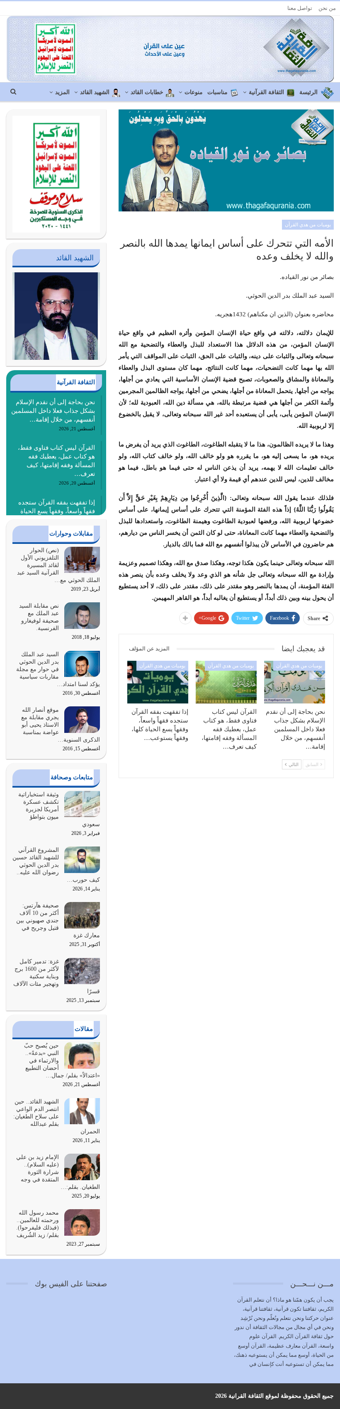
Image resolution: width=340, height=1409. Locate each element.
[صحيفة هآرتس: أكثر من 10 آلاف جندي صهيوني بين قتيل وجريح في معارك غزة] (82, 915)
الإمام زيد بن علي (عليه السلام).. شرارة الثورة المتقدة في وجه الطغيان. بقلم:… (58, 1172)
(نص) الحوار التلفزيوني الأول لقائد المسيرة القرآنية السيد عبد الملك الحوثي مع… (58, 565)
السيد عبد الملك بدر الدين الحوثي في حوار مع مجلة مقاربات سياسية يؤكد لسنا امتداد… (58, 669)
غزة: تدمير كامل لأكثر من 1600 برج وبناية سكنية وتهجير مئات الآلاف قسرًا (56, 976)
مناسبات (217, 92)
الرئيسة (308, 92)
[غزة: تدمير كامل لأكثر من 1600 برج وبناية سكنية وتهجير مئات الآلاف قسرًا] (82, 971)
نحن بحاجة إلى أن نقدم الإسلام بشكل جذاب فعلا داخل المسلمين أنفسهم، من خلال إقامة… (53, 411)
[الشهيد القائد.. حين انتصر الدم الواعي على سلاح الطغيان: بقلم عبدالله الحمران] (82, 1111)
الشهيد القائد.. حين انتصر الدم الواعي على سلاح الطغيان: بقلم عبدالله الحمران (56, 1117)
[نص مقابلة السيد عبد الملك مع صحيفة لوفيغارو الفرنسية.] (82, 615)
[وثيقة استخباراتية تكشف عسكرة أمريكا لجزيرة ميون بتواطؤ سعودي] (82, 804)
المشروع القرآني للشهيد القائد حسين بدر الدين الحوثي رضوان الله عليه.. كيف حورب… (56, 865)
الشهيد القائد (94, 92)
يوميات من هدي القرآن (308, 225)
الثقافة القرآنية (266, 92)
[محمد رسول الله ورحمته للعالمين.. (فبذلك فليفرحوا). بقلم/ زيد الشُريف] (82, 1222)
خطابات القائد (147, 92)
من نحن (327, 8)
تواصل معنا (299, 8)
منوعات (194, 92)
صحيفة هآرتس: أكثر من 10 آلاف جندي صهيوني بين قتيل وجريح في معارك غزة (58, 920)
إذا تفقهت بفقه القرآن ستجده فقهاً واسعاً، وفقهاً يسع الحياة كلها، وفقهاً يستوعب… (56, 511)
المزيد (62, 92)
